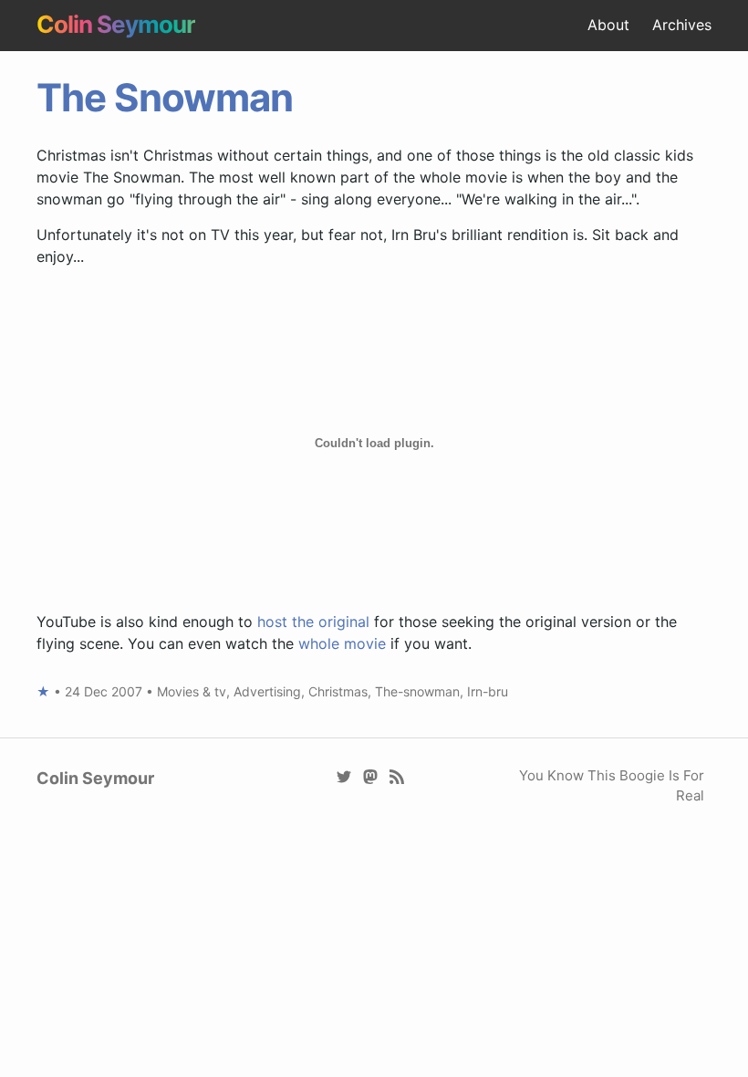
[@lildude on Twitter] (344, 775)
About (608, 25)
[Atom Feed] (397, 775)
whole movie (342, 643)
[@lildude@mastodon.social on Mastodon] (370, 775)
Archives (682, 25)
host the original (313, 621)
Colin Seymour (115, 24)
